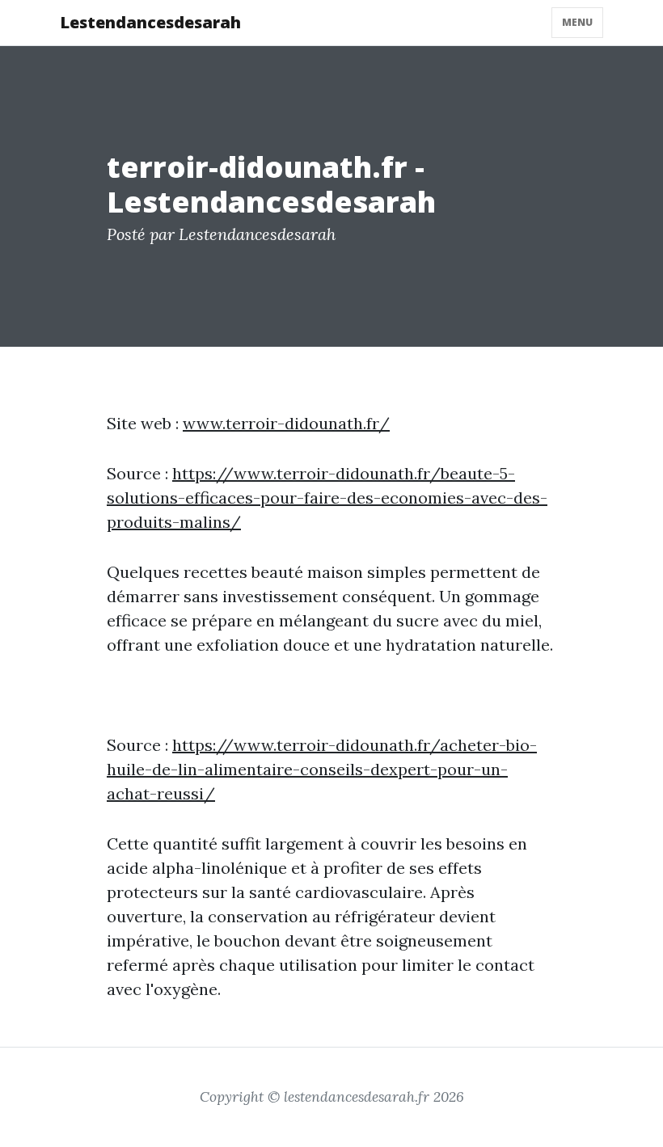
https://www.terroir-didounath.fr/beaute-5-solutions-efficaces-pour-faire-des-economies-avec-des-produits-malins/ (327, 497)
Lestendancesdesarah (150, 22)
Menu (577, 22)
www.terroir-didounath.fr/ (286, 423)
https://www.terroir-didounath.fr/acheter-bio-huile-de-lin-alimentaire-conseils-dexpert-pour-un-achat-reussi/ (322, 769)
